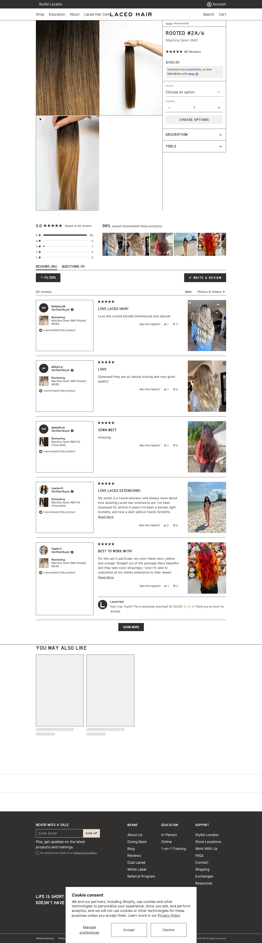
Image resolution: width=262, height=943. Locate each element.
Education (57, 14)
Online (166, 842)
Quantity (170, 101)
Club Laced (136, 862)
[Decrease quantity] (169, 108)
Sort (188, 292)
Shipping (202, 869)
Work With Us (206, 849)
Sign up (91, 833)
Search (208, 14)
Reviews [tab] (46, 267)
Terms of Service (45, 938)
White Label (136, 869)
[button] (183, 52)
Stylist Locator (51, 4)
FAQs (199, 856)
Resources (203, 883)
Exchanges (204, 876)
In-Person (169, 835)
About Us (134, 835)
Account (219, 4)
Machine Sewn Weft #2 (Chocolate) (65, 443)
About (75, 14)
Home (169, 23)
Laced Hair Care (97, 14)
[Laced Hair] (131, 14)
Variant (169, 85)
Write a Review (207, 279)
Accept (129, 930)
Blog (131, 849)
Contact (201, 862)
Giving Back (137, 842)
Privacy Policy (169, 915)
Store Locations (208, 842)
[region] (164, 244)
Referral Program (141, 876)
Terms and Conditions (85, 852)
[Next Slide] (223, 244)
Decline (169, 930)
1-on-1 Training (173, 849)
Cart (222, 14)
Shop (40, 14)
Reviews (134, 856)
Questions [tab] (73, 267)
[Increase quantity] (219, 108)
